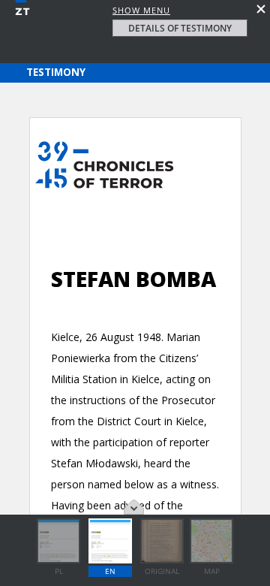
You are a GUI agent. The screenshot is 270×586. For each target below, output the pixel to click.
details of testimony (180, 28)
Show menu (141, 10)
